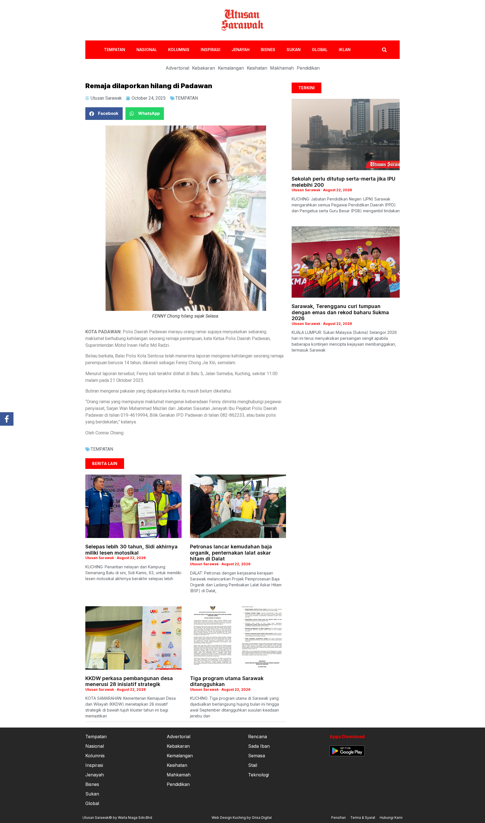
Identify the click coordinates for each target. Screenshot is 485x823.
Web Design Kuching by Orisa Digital (242, 817)
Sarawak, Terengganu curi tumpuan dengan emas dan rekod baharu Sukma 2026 (340, 312)
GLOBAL (320, 49)
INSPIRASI (210, 49)
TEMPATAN (114, 49)
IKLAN (345, 49)
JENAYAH (241, 49)
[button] (104, 113)
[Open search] (384, 49)
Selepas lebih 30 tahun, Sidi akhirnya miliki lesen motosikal (131, 550)
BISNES (268, 49)
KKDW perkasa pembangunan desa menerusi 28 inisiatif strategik (129, 681)
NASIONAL (146, 49)
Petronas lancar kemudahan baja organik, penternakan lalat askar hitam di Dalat (231, 553)
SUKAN (294, 49)
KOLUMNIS (178, 49)
